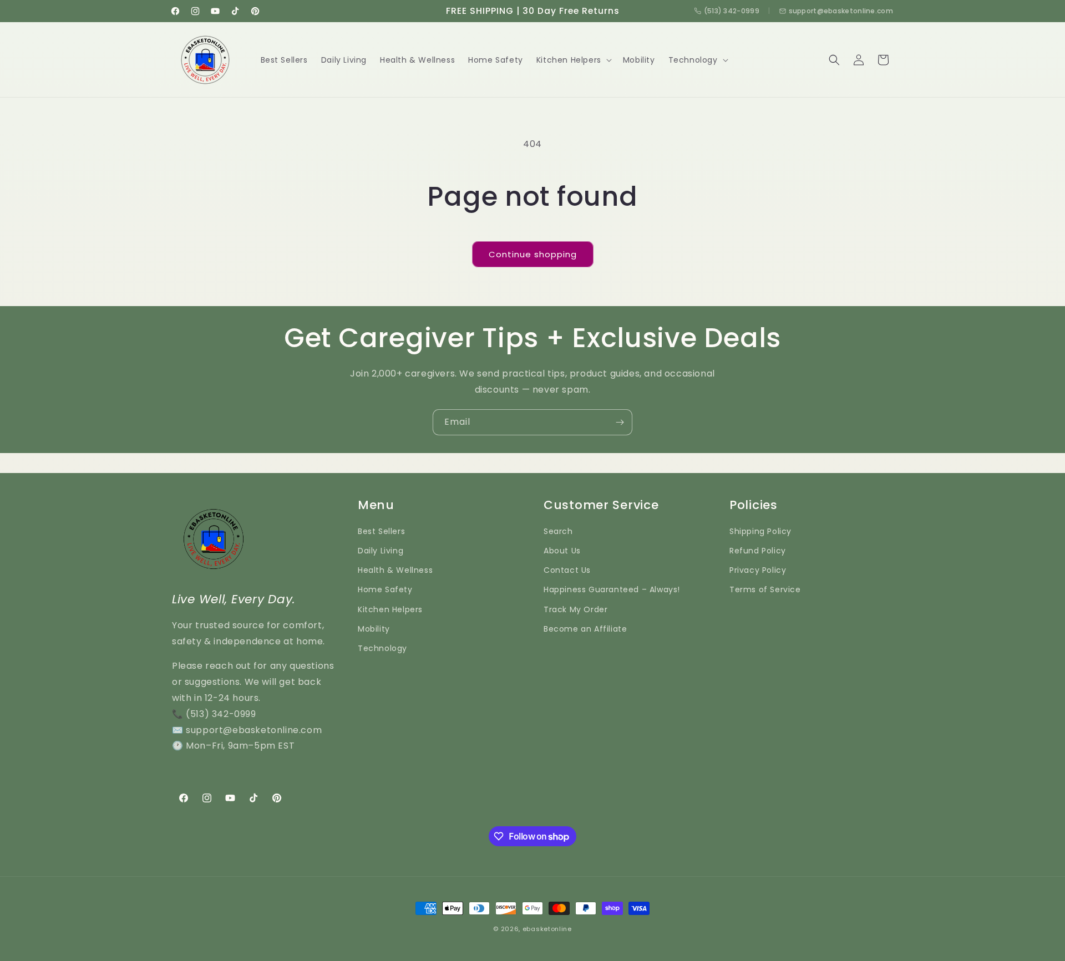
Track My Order (575, 609)
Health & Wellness (395, 570)
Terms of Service (765, 589)
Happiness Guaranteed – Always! (612, 589)
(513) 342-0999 (731, 11)
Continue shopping (533, 254)
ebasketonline (547, 928)
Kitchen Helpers (390, 609)
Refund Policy (757, 550)
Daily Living (380, 550)
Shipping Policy (760, 531)
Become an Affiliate (585, 628)
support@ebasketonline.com (841, 11)
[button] (573, 60)
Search (558, 531)
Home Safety (385, 589)
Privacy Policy (757, 570)
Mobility (374, 628)
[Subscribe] (619, 422)
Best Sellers (381, 531)
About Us (562, 550)
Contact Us (567, 570)
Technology (382, 648)
